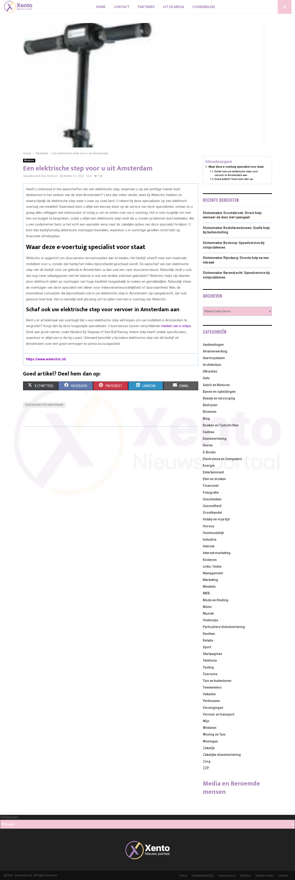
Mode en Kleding (215, 600)
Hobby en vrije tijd (216, 519)
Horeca (208, 526)
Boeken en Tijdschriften (221, 425)
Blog (206, 418)
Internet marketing (216, 553)
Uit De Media (173, 7)
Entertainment (213, 472)
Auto (206, 378)
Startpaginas (212, 654)
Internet (208, 546)
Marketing (210, 580)
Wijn (206, 721)
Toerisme (210, 674)
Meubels (209, 586)
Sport (207, 647)
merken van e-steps (176, 326)
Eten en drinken (214, 479)
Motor (207, 607)
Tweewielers (212, 687)
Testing (208, 667)
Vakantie (209, 694)
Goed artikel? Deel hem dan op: (234, 179)
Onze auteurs (227, 875)
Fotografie (211, 492)
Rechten (209, 634)
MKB (206, 593)
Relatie (208, 640)
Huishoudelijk (213, 533)
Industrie (209, 539)
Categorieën (9, 817)
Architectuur (212, 365)
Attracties (210, 371)
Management (213, 573)
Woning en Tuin (214, 734)
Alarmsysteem (214, 358)
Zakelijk (209, 748)
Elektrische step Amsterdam (44, 405)
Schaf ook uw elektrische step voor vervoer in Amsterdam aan (236, 173)
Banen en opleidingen (219, 391)
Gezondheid (212, 506)
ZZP (206, 768)
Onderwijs (210, 620)
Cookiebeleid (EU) (203, 875)
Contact (122, 7)
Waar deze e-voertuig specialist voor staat (236, 166)
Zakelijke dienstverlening (222, 755)
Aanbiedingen (213, 344)
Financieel (210, 485)
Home (101, 7)
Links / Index (212, 566)
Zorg (206, 761)
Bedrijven (210, 405)
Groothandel (212, 512)
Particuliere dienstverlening (224, 627)
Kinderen (210, 560)
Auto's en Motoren (216, 385)
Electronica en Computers (222, 459)
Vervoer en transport (218, 714)
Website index (264, 875)
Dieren (208, 445)
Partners (146, 7)
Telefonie (210, 660)
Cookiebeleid (203, 7)
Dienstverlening (215, 438)
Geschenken (212, 499)
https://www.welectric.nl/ (46, 359)
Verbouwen (211, 701)
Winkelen (29, 160)
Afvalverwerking (215, 351)
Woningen (210, 741)
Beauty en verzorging (219, 398)
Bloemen (209, 412)
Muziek (208, 613)
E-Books (209, 452)
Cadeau (208, 432)
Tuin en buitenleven (217, 681)
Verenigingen (213, 708)
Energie (209, 465)
